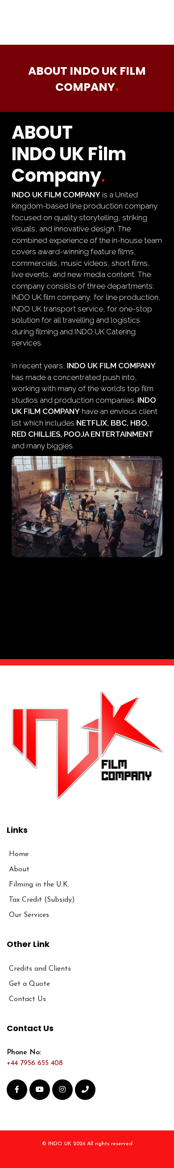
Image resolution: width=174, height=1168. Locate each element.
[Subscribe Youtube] (39, 1089)
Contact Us (27, 999)
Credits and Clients (40, 968)
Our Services (29, 915)
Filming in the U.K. (39, 884)
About (19, 869)
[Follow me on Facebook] (17, 1089)
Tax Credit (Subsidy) (42, 900)
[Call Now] (85, 1089)
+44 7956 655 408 (35, 1063)
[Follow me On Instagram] (62, 1089)
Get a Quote (29, 984)
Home (19, 854)
